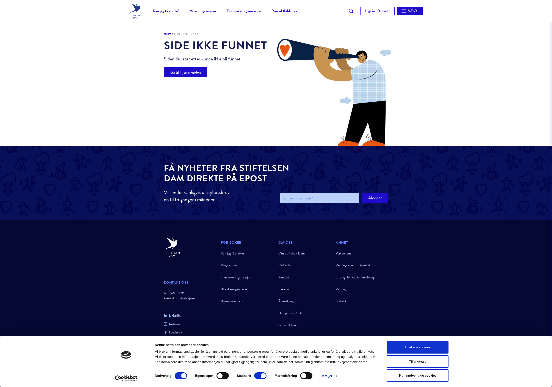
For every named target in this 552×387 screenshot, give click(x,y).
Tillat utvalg (418, 361)
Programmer (229, 265)
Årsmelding (285, 301)
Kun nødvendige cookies (417, 375)
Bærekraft (285, 289)
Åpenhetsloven (288, 324)
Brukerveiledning (232, 301)
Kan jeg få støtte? (166, 11)
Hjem (167, 33)
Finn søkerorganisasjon (244, 11)
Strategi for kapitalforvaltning (355, 277)
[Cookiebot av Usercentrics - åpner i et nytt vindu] (126, 378)
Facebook (175, 332)
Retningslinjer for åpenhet (353, 265)
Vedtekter (285, 265)
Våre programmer (203, 11)
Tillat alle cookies (418, 347)
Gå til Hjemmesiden (185, 72)
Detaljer (326, 376)
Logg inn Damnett (377, 10)
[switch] (222, 375)
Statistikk (342, 301)
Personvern (343, 253)
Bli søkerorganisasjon (235, 289)
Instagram (175, 324)
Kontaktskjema (185, 298)
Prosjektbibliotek (284, 11)
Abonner (375, 198)
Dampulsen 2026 (290, 313)
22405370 (176, 293)
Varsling (341, 289)
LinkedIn (175, 315)
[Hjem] (190, 247)
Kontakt (283, 277)
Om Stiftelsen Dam (291, 253)
